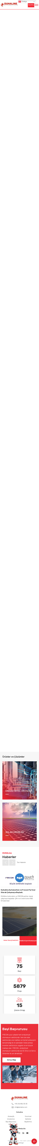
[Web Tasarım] (19, 1143)
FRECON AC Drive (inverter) (19, 797)
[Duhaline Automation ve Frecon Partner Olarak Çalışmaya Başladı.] (19, 877)
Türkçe (24, 1)
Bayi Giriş (31, 5)
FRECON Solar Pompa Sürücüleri (21, 839)
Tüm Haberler (21, 862)
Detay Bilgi (11, 1060)
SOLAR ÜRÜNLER (15, 832)
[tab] (11, 941)
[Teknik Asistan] (34, 1141)
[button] (5, 862)
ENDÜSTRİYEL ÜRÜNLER (19, 791)
